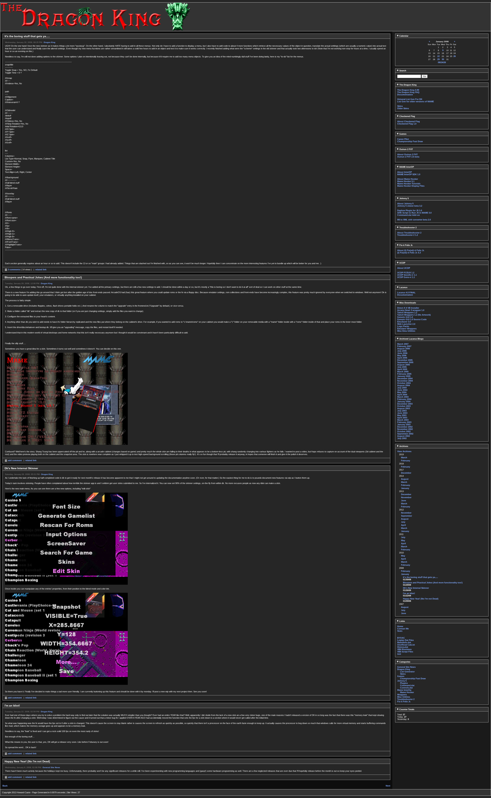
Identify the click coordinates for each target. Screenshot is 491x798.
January (405, 488)
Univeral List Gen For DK (409, 99)
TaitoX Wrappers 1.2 (407, 312)
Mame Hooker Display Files (410, 186)
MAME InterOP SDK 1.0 (408, 174)
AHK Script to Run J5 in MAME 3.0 (414, 213)
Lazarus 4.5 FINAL (406, 292)
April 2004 (402, 394)
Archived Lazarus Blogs (411, 339)
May (403, 540)
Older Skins (403, 108)
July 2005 (402, 367)
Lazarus (403, 287)
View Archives (404, 451)
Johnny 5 (404, 198)
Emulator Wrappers (407, 328)
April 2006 (402, 358)
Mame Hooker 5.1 (405, 181)
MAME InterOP (406, 167)
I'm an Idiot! (409, 593)
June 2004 (402, 390)
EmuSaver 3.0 (404, 322)
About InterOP (404, 172)
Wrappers (402, 694)
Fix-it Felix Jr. (406, 245)
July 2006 (402, 351)
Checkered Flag (407, 116)
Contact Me (403, 628)
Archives (403, 446)
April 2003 (402, 417)
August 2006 (403, 348)
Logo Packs (403, 326)
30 (443, 59)
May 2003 (401, 415)
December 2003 (405, 404)
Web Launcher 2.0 (406, 324)
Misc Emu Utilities (406, 331)
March (404, 457)
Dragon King (49, 42)
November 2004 (405, 381)
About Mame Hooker (407, 179)
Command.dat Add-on (408, 215)
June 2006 (402, 353)
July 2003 (402, 411)
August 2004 (403, 385)
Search (402, 70)
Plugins (404, 683)
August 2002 (403, 436)
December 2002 (405, 427)
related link (40, 269)
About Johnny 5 (405, 203)
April (403, 525)
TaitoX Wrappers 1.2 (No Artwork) (414, 315)
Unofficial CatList (406, 645)
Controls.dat (406, 688)
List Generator (407, 671)
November (406, 497)
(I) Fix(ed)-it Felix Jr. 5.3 (409, 252)
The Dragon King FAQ (408, 92)
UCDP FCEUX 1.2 (405, 272)
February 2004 (404, 399)
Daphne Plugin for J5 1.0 (409, 210)
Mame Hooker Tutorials (408, 183)
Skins (400, 106)
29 (438, 59)
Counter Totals (406, 709)
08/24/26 (442, 62)
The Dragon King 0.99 (408, 90)
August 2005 (403, 365)
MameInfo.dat (404, 642)
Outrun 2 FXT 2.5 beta (408, 157)
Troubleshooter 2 (408, 227)
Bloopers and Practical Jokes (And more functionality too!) (433, 582)
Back (4, 786)
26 (454, 56)
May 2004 (401, 392)
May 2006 (401, 355)
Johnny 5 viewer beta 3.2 (409, 206)
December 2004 (405, 378)
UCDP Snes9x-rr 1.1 (407, 275)
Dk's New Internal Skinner (416, 588)
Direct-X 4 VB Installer (408, 308)
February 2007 (404, 346)
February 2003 (404, 422)
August (405, 479)
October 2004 (404, 383)
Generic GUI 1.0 (405, 317)
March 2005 (403, 371)
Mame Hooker (407, 692)
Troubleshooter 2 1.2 (407, 235)
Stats (399, 631)
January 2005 (403, 376)
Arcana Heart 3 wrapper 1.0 (410, 310)
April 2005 (402, 369)
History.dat (402, 647)
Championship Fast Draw (410, 141)
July (403, 522)
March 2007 (403, 344)
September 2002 (405, 434)
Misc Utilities (403, 697)
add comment (14, 460)
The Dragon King (408, 85)
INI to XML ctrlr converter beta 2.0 (414, 219)
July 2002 (402, 438)
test (399, 654)
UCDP (402, 263)
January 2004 (403, 401)
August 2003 (403, 408)
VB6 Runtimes (404, 649)
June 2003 (402, 413)
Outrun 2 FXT (406, 149)
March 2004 (403, 397)
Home (400, 626)
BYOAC (401, 638)
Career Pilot (403, 139)
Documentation (405, 94)
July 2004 (402, 388)
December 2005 (405, 360)
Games (402, 134)
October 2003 (404, 406)
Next (388, 786)
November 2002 (405, 429)
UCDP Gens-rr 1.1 (406, 277)
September (406, 516)
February (405, 460)
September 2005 (405, 362)
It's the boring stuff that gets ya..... (420, 577)
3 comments (14, 269)
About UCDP (403, 268)
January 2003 (403, 424)
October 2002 (404, 431)
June (403, 500)
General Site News (51, 767)
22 (438, 56)
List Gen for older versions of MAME (415, 101)
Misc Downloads (407, 303)
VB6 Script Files (405, 651)
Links (402, 621)
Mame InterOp (404, 690)
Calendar (403, 36)
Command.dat (407, 685)
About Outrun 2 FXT (407, 154)
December (406, 473)
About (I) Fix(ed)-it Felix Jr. (410, 250)
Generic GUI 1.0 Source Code (412, 319)
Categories (404, 662)
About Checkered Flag (408, 121)
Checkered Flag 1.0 (406, 124)
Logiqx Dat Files (405, 640)
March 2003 (403, 420)
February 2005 (404, 374)
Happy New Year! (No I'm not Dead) (420, 599)
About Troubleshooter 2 (409, 233)
